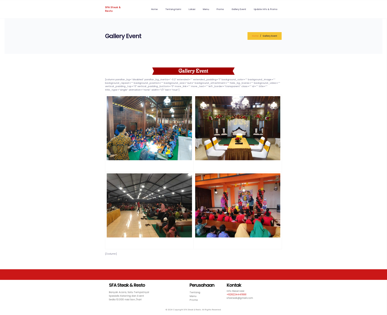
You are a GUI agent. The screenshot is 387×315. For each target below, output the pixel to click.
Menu (206, 9)
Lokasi (192, 9)
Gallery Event (239, 9)
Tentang (195, 292)
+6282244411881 (237, 294)
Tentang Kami (173, 9)
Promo (220, 9)
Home (154, 9)
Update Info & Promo (265, 9)
